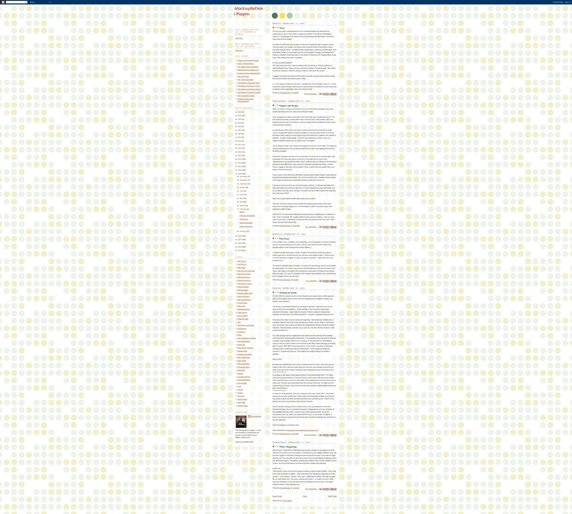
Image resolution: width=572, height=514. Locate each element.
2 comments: (312, 227)
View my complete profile (244, 442)
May (241, 198)
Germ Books (242, 383)
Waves (282, 27)
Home (305, 496)
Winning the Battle (288, 292)
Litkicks (240, 373)
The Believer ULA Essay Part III (249, 89)
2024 (240, 119)
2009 (240, 174)
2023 (240, 123)
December (244, 176)
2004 (240, 250)
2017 (240, 145)
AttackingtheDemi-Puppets (248, 10)
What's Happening (287, 446)
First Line (241, 396)
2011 (240, 166)
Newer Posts (277, 496)
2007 (240, 239)
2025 (240, 116)
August (242, 187)
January (243, 231)
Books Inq (241, 345)
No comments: (311, 94)
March (242, 205)
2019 (240, 137)
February (243, 209)
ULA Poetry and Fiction (246, 325)
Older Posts (332, 496)
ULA (239, 322)
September (244, 184)
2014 (240, 155)
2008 (240, 236)
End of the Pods (243, 76)
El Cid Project (242, 303)
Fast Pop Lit (242, 264)
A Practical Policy (244, 367)
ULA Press (241, 332)
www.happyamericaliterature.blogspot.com (302, 430)
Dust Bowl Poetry (244, 341)
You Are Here (242, 399)
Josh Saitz (241, 402)
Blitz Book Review (244, 300)
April (241, 202)
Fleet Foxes (284, 238)
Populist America (244, 309)
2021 (240, 130)
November (244, 180)
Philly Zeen (241, 306)
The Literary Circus (245, 284)
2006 (240, 243)
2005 (240, 247)
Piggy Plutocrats (243, 364)
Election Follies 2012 (245, 293)
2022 (240, 126)
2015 (240, 152)
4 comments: (312, 489)
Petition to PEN (243, 319)
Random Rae (242, 351)
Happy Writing (243, 316)
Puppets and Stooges (288, 105)
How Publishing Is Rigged (247, 338)
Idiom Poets (242, 361)
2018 (240, 141)
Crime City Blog (243, 287)
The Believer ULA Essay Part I (248, 83)
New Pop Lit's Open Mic (246, 271)
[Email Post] (319, 94)
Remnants (241, 370)
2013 (240, 159)
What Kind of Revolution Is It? (248, 70)
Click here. (239, 38)
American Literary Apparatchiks (249, 73)
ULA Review (242, 328)
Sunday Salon (243, 406)
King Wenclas (256, 416)
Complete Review (244, 377)
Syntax (240, 393)
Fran (239, 386)
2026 (240, 112)
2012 (240, 163)
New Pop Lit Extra (244, 274)
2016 (240, 148)
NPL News (241, 267)
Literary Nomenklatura (246, 63)
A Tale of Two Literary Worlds (248, 60)
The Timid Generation (245, 80)
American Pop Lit (244, 277)
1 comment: (312, 281)
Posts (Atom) (287, 500)
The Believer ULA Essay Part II (249, 86)
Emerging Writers (244, 380)
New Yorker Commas (245, 348)
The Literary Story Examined (248, 67)
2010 (240, 170)
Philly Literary (242, 312)
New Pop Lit (242, 261)
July (241, 191)
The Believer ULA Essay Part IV (249, 92)
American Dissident (245, 354)
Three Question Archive (246, 96)
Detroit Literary (243, 290)
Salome (240, 389)
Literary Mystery (244, 296)
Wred (239, 335)
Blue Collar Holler (244, 357)
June (242, 195)
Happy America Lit (244, 280)
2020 (240, 134)
